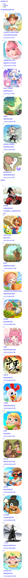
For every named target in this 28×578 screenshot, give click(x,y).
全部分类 (5, 5)
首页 (4, 4)
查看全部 (3, 180)
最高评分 (12, 9)
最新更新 (7, 9)
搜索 (6, 1)
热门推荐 (3, 9)
